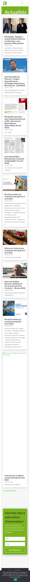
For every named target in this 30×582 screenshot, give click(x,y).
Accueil (10, 570)
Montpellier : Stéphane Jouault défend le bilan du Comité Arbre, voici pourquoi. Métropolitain (14, 40)
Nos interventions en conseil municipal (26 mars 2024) (12, 321)
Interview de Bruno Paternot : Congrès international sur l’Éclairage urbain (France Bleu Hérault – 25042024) (14, 81)
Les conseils (17, 570)
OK (15, 579)
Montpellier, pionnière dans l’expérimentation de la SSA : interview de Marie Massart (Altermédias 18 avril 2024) (14, 122)
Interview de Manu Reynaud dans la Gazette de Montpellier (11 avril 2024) (14, 160)
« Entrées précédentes (9, 491)
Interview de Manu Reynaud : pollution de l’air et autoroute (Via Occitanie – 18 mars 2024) (14, 285)
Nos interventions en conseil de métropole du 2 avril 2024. (14, 196)
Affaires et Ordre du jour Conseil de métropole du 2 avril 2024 (14, 250)
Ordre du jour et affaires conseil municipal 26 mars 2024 (14, 478)
